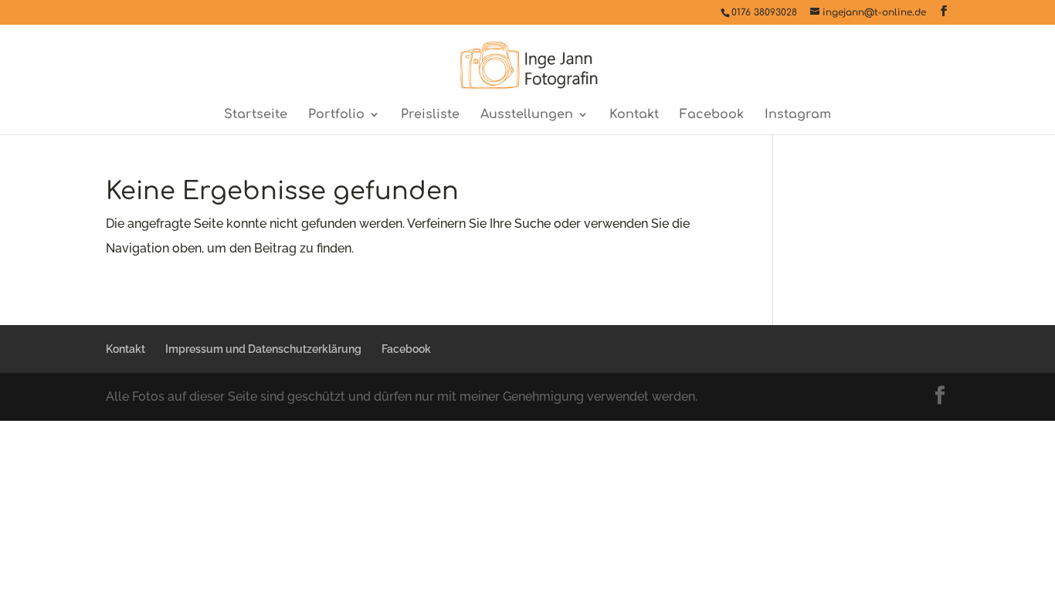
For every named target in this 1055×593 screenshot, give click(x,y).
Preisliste (430, 115)
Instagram (798, 115)
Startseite (255, 115)
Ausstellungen (526, 115)
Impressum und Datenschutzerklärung (263, 349)
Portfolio (336, 115)
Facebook (712, 115)
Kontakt (634, 115)
